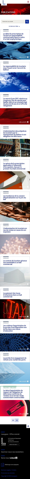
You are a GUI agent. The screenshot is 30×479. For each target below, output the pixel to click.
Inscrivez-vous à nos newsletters (12, 452)
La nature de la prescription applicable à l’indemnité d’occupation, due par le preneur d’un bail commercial (14, 166)
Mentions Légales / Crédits (8, 470)
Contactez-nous (13, 444)
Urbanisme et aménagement (9, 387)
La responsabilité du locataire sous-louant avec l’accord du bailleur (14, 68)
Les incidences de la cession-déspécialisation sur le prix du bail (14, 198)
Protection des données (8, 473)
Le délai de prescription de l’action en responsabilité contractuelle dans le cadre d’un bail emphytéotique (14, 36)
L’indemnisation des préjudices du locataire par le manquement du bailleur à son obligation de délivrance (14, 133)
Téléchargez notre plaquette (12, 464)
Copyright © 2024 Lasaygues (9, 476)
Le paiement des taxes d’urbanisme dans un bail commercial (12, 295)
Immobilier (6, 31)
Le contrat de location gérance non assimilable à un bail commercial (15, 262)
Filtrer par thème (13, 26)
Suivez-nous (5, 458)
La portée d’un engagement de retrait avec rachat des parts (14, 359)
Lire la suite (23, 57)
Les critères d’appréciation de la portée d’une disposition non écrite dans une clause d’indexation (15, 328)
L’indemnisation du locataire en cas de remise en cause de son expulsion (15, 230)
